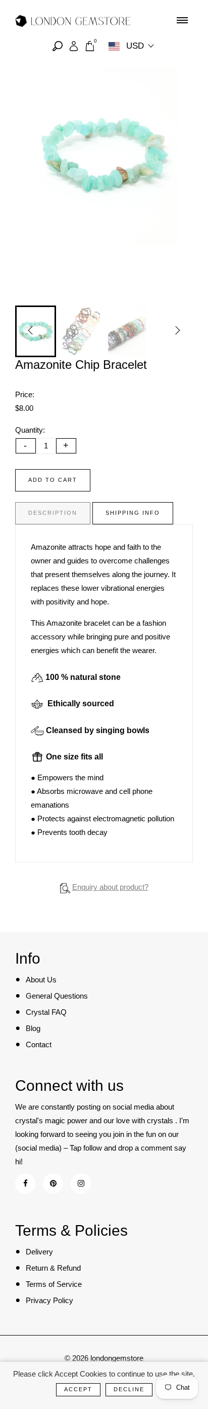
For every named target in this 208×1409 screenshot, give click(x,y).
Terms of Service (54, 1284)
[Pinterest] (53, 1183)
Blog (33, 1028)
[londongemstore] (73, 20)
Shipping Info (133, 513)
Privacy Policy (49, 1300)
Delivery (39, 1251)
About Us (41, 979)
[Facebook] (25, 1183)
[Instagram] (81, 1183)
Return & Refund (53, 1268)
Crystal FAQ (46, 1012)
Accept (78, 1389)
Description (52, 513)
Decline (129, 1389)
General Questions (57, 996)
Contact (38, 1044)
